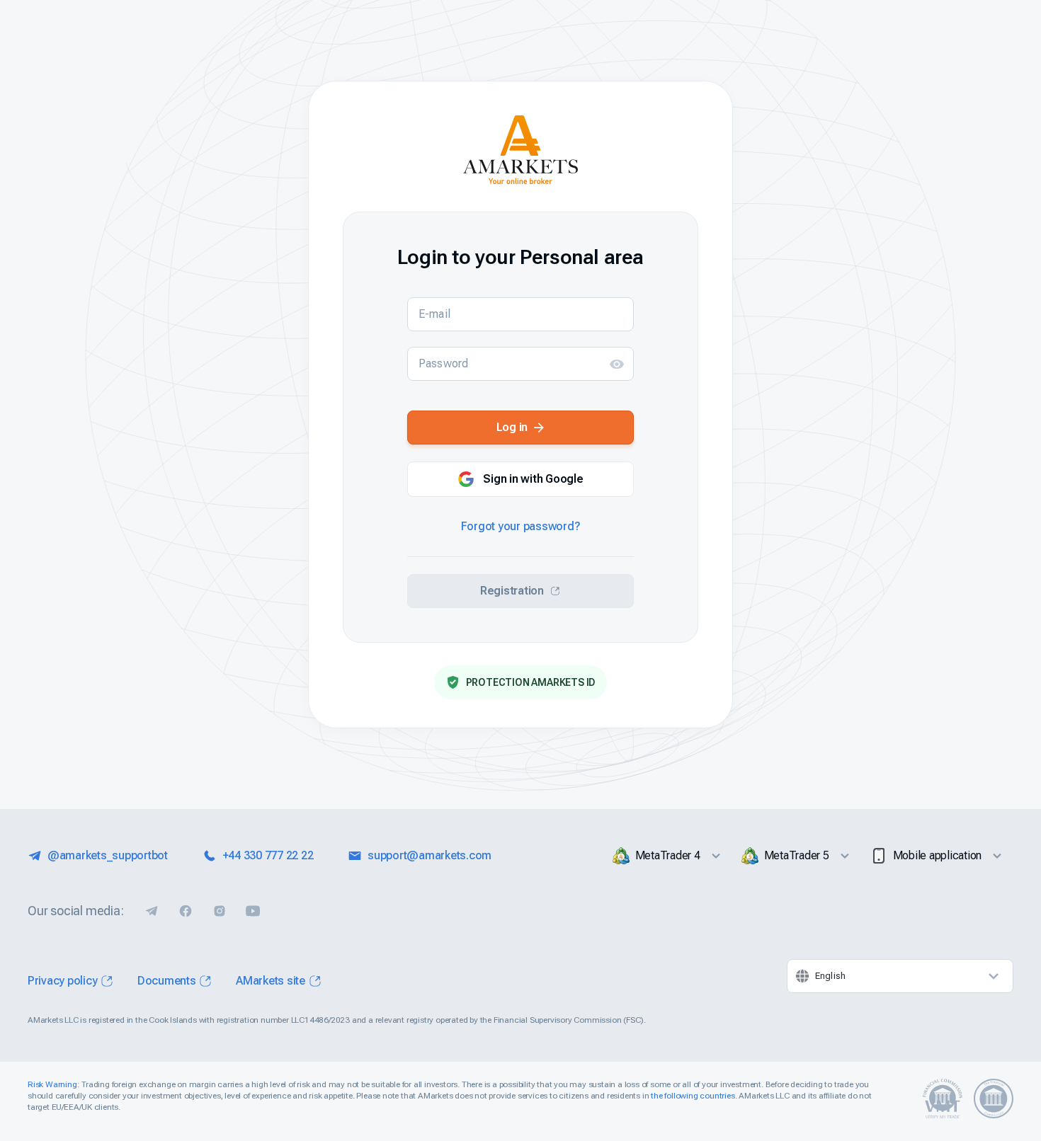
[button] (616, 363)
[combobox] (900, 976)
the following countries (692, 1096)
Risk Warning (52, 1084)
